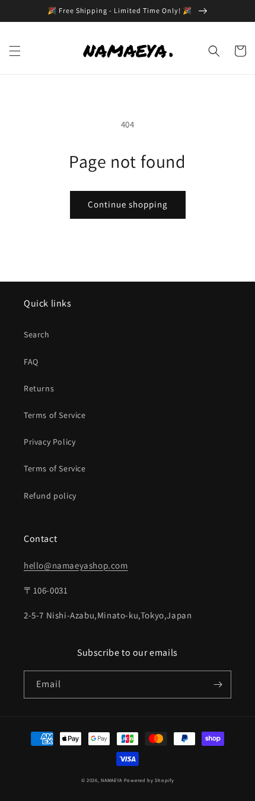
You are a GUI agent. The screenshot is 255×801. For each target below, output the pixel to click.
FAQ (31, 361)
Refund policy (50, 495)
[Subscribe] (218, 684)
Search (37, 334)
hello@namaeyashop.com (76, 565)
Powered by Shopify (149, 780)
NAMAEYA (111, 780)
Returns (39, 388)
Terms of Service (55, 415)
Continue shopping (128, 204)
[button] (15, 51)
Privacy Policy (49, 441)
